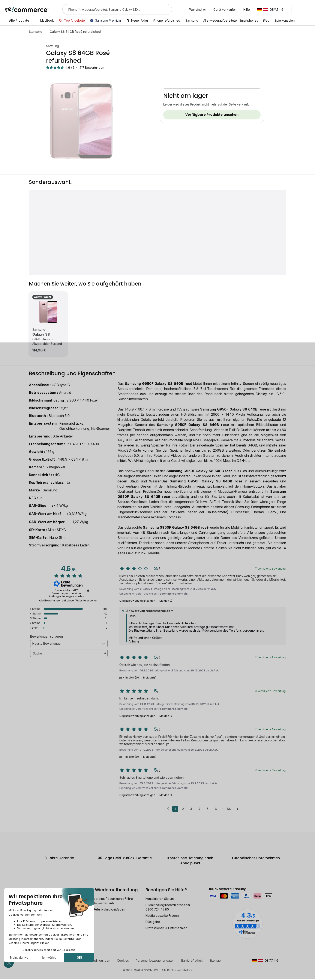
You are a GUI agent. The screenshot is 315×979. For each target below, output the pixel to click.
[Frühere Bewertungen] (167, 808)
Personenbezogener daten (155, 960)
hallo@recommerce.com (173, 905)
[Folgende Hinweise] (237, 809)
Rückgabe (153, 922)
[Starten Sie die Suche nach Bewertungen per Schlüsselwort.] (104, 653)
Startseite (35, 31)
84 (229, 809)
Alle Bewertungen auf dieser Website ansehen (68, 600)
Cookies (123, 960)
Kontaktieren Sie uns (160, 898)
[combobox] (111, 9)
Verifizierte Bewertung (272, 568)
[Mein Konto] (299, 9)
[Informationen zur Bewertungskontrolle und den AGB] (88, 590)
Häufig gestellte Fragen (162, 915)
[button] (272, 9)
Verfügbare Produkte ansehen (211, 114)
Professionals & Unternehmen (166, 928)
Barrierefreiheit (191, 960)
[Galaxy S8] (48, 312)
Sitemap (215, 960)
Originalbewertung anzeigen (137, 600)
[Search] (166, 9)
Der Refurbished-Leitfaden (106, 909)
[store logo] (27, 9)
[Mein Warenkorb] (308, 9)
